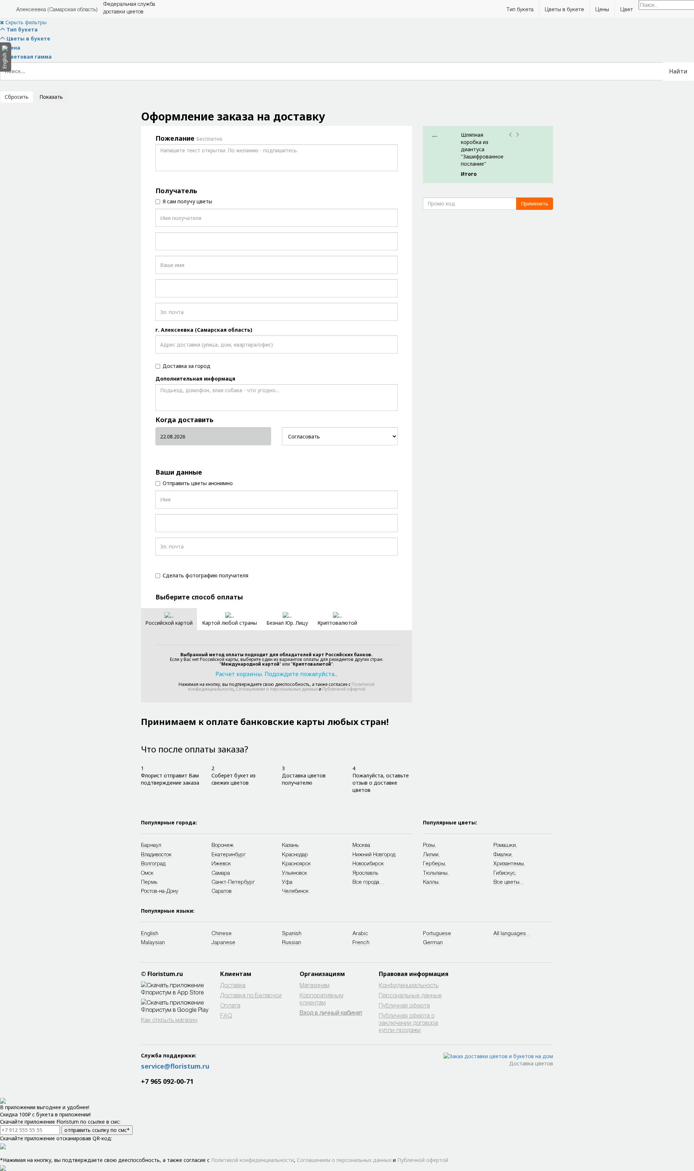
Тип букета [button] (520, 9)
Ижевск (221, 863)
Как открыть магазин (169, 1019)
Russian (291, 942)
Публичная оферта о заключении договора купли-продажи (408, 1022)
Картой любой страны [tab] (229, 622)
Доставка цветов (531, 1063)
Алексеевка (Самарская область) (57, 9)
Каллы (430, 881)
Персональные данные (410, 995)
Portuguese (437, 933)
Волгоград (153, 863)
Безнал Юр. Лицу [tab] (287, 622)
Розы (429, 844)
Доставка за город (186, 365)
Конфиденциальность (408, 984)
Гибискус (504, 872)
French (360, 942)
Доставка (232, 984)
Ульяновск (294, 872)
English (149, 933)
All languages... (511, 933)
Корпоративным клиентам (321, 999)
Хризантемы (508, 863)
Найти (678, 71)
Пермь (149, 881)
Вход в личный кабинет (331, 1012)
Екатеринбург (228, 854)
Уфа (287, 881)
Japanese (223, 942)
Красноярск (296, 863)
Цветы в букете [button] (564, 9)
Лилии (430, 854)
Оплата (230, 1005)
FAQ (226, 1015)
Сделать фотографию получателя (205, 575)
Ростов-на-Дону (159, 890)
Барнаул (151, 844)
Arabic (360, 933)
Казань (290, 844)
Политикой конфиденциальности (252, 1160)
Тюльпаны (435, 872)
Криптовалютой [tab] (337, 622)
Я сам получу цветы (187, 201)
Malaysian (153, 942)
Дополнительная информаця (195, 378)
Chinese (221, 933)
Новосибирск (368, 863)
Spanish (291, 933)
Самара (220, 872)
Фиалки (502, 854)
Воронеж (222, 844)
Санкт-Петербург (233, 881)
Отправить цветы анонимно (198, 483)
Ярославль (365, 872)
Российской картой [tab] (169, 622)
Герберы (434, 863)
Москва (361, 844)
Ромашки (504, 844)
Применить (534, 203)
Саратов (221, 890)
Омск (147, 872)
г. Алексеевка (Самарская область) (203, 329)
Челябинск (295, 890)
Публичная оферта (404, 1005)
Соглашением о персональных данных (277, 689)
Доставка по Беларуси (251, 995)
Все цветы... (508, 881)
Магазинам (315, 984)
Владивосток (156, 854)
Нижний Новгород (373, 854)
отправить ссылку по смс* (97, 1130)
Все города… (368, 881)
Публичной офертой (343, 689)
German (433, 942)
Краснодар (295, 854)
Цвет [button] (626, 9)
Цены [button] (602, 9)
